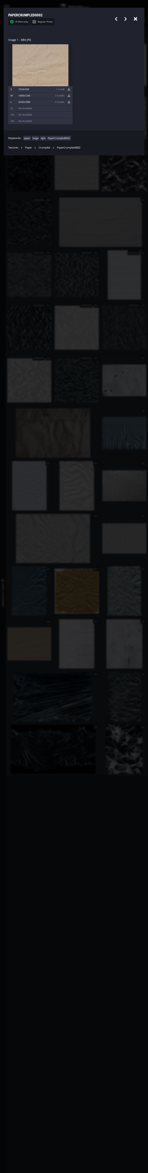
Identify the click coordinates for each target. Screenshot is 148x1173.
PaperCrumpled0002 (59, 138)
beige (36, 138)
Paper (28, 147)
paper (27, 138)
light (43, 138)
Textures (13, 147)
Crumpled (44, 147)
